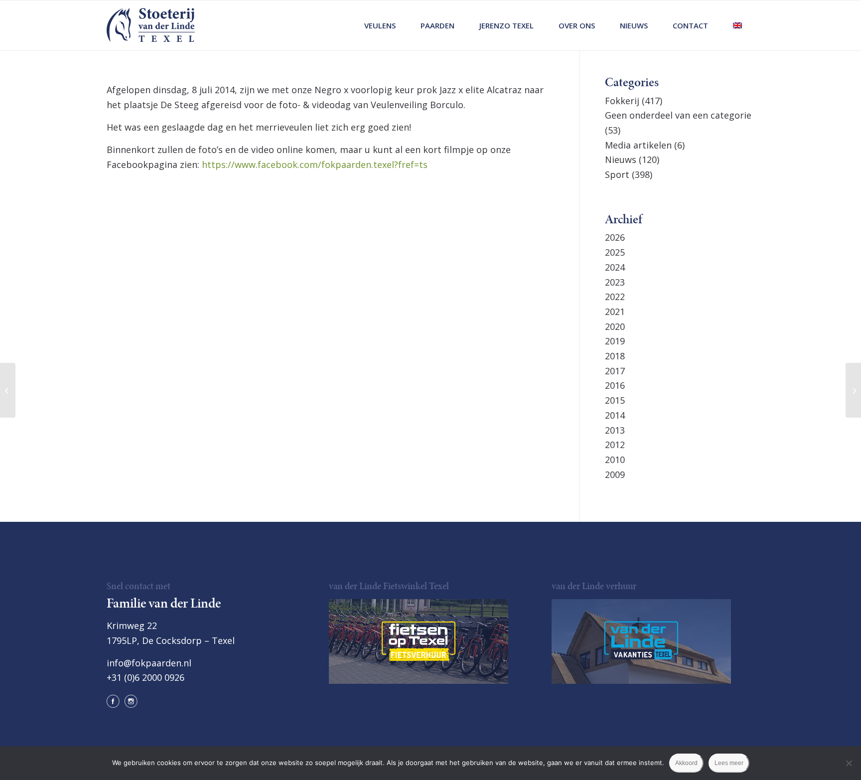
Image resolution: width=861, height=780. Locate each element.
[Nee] (849, 763)
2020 (615, 326)
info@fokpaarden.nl (149, 663)
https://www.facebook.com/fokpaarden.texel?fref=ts (315, 164)
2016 (615, 385)
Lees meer (729, 763)
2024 (615, 267)
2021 (615, 311)
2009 (615, 474)
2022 (615, 297)
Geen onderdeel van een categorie (678, 115)
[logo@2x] (151, 25)
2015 (615, 400)
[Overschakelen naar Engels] (737, 25)
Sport (617, 174)
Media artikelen (638, 145)
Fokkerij (622, 101)
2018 (615, 356)
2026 (615, 237)
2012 (615, 445)
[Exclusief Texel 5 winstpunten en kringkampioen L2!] (7, 390)
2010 (615, 460)
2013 (615, 430)
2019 (615, 341)
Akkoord (686, 763)
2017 (615, 371)
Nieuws (620, 159)
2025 (615, 252)
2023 (615, 282)
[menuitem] (380, 25)
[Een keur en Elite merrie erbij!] (853, 390)
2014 (615, 415)
